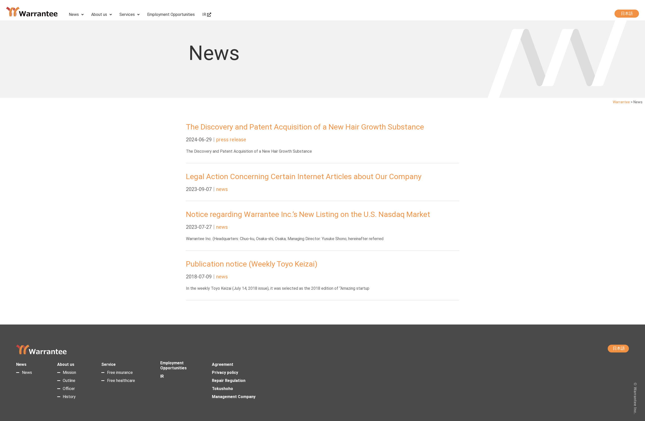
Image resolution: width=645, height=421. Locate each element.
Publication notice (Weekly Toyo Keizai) (251, 264)
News (74, 14)
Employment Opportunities (171, 14)
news (222, 189)
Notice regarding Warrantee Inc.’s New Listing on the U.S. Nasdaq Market (308, 214)
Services (127, 14)
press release (231, 140)
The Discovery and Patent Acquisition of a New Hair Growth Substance (305, 126)
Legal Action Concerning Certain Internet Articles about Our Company (304, 176)
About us (99, 14)
